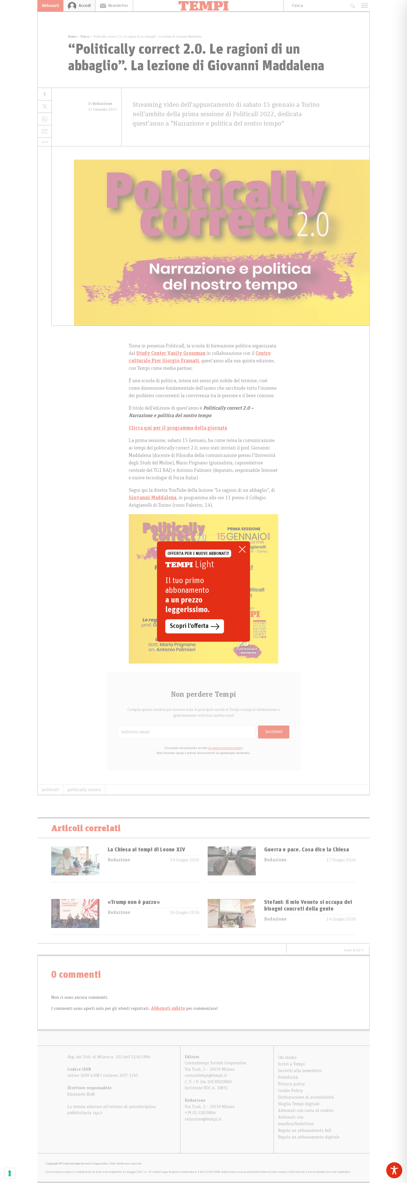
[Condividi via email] (44, 131)
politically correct (84, 789)
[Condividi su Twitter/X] (44, 106)
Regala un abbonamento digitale (308, 1137)
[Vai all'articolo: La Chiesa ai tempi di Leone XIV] (75, 864)
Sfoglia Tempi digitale (299, 1104)
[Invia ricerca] (352, 5)
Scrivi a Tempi (291, 1064)
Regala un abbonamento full (304, 1130)
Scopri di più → (354, 950)
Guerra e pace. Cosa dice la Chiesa (306, 849)
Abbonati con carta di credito (306, 1110)
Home (72, 36)
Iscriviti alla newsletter (300, 1070)
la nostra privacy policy (225, 748)
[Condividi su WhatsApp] (44, 119)
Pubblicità (288, 1077)
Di (100, 104)
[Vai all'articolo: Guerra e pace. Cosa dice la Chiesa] (232, 864)
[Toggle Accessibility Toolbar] (394, 1170)
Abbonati (50, 5)
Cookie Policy (290, 1090)
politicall (50, 789)
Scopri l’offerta (189, 626)
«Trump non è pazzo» (134, 902)
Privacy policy (291, 1084)
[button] (44, 142)
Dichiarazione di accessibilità (306, 1097)
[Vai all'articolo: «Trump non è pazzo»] (75, 917)
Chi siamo (287, 1057)
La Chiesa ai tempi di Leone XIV (146, 849)
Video (84, 36)
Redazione (119, 860)
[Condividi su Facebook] (44, 94)
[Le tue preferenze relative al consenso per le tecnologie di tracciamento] (9, 1173)
